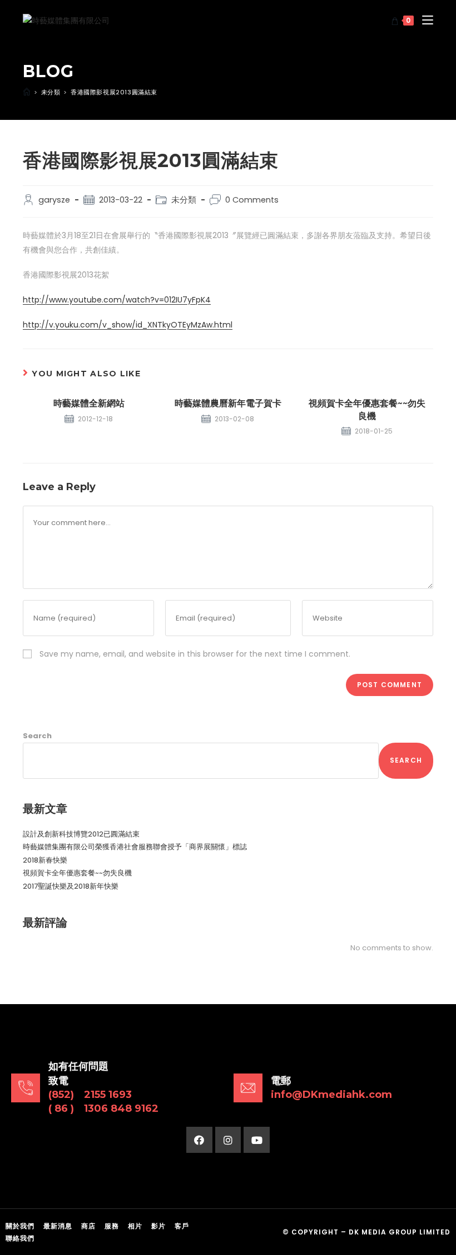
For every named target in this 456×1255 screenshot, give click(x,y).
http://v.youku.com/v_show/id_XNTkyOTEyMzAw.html (127, 324)
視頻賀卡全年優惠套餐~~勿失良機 (367, 409)
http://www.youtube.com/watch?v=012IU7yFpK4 (117, 299)
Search (37, 735)
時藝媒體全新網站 (89, 403)
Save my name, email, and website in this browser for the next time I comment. (194, 653)
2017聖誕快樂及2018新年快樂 (70, 886)
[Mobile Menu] (423, 20)
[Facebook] (199, 1140)
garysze (54, 199)
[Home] (27, 92)
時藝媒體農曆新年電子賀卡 (228, 403)
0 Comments (252, 199)
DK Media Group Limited (399, 1232)
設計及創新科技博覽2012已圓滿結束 (81, 834)
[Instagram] (228, 1140)
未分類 (183, 199)
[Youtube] (257, 1140)
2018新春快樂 (45, 860)
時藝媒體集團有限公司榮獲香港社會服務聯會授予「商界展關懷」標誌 (135, 846)
